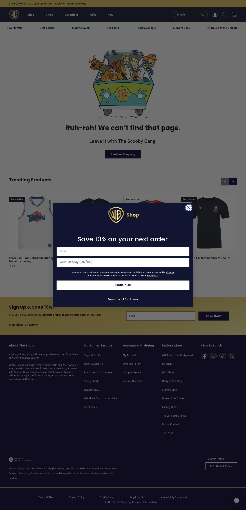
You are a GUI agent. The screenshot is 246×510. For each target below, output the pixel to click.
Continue (123, 285)
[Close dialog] (188, 207)
